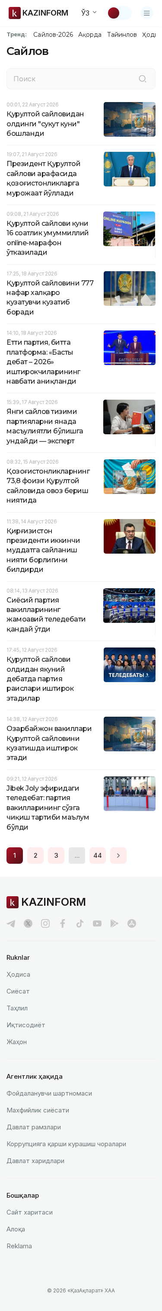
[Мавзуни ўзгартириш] (119, 13)
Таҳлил (17, 1008)
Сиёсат (18, 991)
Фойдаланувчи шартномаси (49, 1093)
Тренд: (16, 34)
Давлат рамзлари (33, 1127)
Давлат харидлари (35, 1161)
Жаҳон (16, 1042)
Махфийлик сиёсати (37, 1110)
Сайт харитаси (29, 1212)
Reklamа (19, 1246)
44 (97, 855)
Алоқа (15, 1229)
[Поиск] (142, 78)
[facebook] (62, 923)
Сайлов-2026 (53, 34)
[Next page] (118, 855)
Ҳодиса (18, 974)
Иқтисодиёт (25, 1025)
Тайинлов (122, 34)
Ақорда (90, 34)
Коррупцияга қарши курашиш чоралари (66, 1144)
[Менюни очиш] (146, 12)
